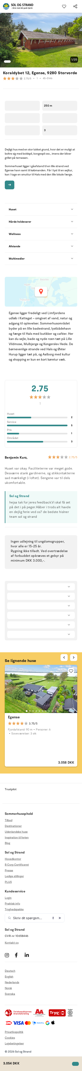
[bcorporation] (71, 1016)
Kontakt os (12, 943)
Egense (14, 717)
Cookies (10, 1038)
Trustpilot (11, 789)
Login (8, 898)
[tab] (26, 711)
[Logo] (16, 6)
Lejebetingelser (14, 1043)
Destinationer (13, 826)
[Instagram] (9, 955)
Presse (9, 870)
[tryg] (58, 1016)
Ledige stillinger (14, 876)
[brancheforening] (18, 1016)
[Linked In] (29, 955)
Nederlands (12, 982)
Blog (7, 843)
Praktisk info (12, 903)
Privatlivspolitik (14, 1032)
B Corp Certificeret (17, 865)
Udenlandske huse (16, 832)
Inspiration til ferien (17, 837)
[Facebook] (19, 955)
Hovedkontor (13, 859)
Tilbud (8, 820)
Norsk (8, 988)
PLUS (8, 882)
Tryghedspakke (14, 909)
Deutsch (10, 971)
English (9, 977)
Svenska (10, 994)
